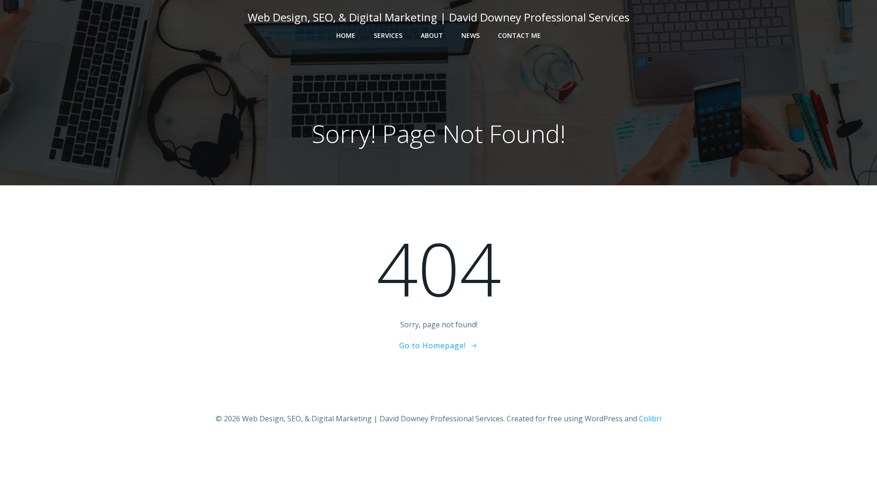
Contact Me (519, 35)
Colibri (650, 419)
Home (345, 35)
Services (388, 35)
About (432, 35)
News (470, 35)
